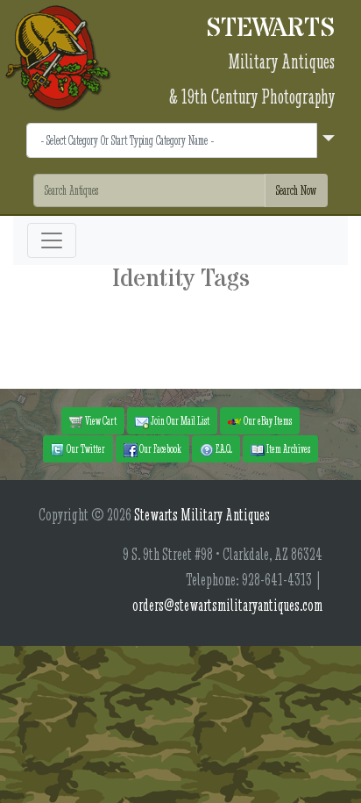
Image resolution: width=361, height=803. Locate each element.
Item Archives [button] (287, 448)
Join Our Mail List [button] (179, 420)
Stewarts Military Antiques (202, 515)
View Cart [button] (100, 420)
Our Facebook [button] (159, 448)
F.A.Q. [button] (223, 448)
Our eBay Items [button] (267, 420)
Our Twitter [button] (85, 448)
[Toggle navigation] (51, 240)
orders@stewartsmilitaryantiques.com (227, 605)
